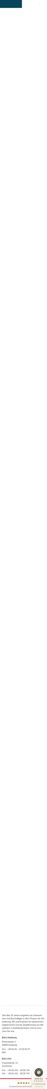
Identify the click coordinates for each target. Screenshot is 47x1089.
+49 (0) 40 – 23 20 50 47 (18, 1049)
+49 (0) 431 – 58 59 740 (18, 1070)
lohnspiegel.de (9, 567)
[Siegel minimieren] (44, 1072)
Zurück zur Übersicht (23, 918)
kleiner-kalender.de (29, 71)
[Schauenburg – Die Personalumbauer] (11, 4)
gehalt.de (27, 564)
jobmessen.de (8, 71)
